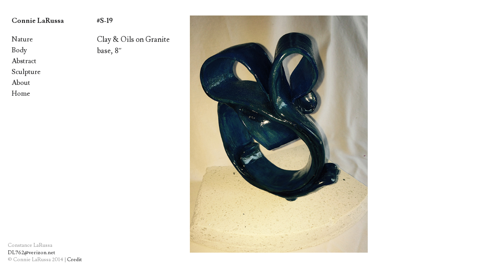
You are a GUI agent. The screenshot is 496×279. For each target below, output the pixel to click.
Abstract (24, 61)
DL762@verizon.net (31, 252)
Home (21, 93)
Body (19, 50)
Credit (74, 259)
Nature (22, 39)
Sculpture (26, 71)
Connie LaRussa (38, 20)
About (21, 82)
